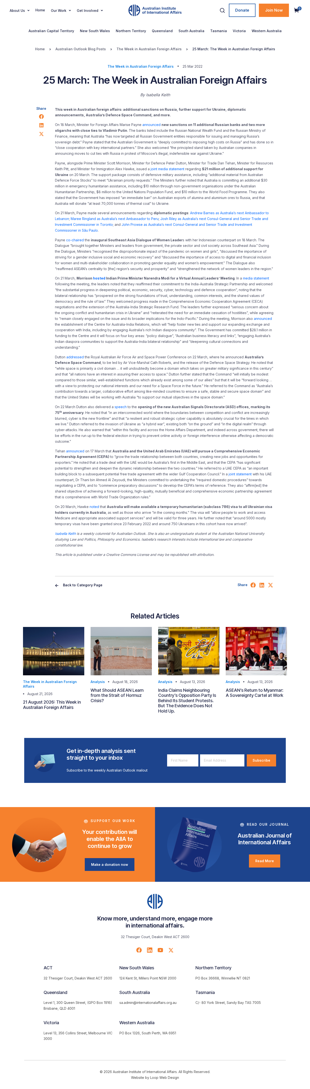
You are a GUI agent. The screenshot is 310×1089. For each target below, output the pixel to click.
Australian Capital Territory (51, 31)
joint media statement (167, 169)
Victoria (239, 31)
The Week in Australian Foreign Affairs (149, 49)
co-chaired (75, 240)
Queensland (162, 31)
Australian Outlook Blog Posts (80, 49)
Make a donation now (109, 864)
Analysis (98, 682)
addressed (75, 357)
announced (151, 125)
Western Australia (267, 31)
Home (40, 10)
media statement (256, 278)
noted (94, 507)
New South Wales (95, 31)
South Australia (191, 31)
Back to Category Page (82, 585)
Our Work (58, 10)
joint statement (240, 474)
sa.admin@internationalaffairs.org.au (148, 1003)
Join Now (274, 10)
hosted (99, 278)
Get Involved (87, 10)
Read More (264, 861)
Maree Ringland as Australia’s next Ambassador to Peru (115, 219)
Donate (242, 10)
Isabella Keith (65, 533)
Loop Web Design (164, 1077)
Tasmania (218, 31)
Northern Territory (131, 31)
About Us (17, 10)
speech (121, 407)
